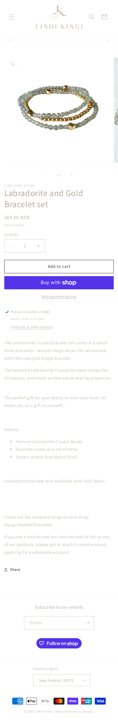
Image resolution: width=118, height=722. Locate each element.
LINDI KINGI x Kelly (50, 711)
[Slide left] (46, 175)
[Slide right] (71, 175)
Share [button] (15, 569)
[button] (11, 17)
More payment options (59, 296)
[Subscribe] (87, 623)
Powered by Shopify (79, 711)
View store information (32, 326)
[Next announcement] (107, 40)
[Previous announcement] (10, 40)
